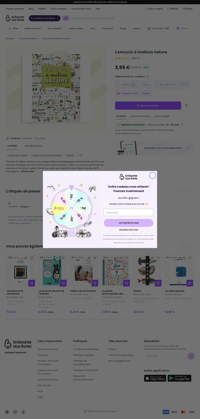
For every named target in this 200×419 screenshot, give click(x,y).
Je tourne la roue (128, 222)
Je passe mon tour (128, 229)
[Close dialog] (152, 175)
